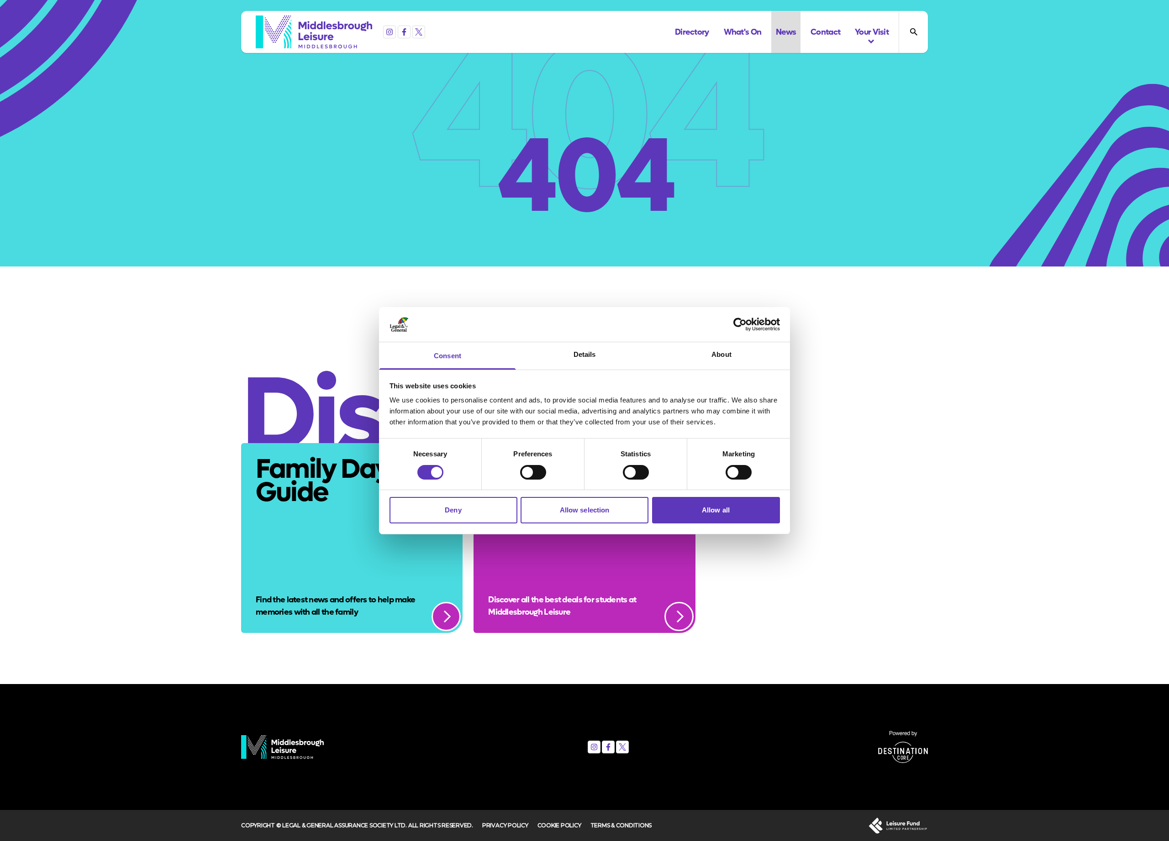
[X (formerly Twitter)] (418, 32)
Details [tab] (585, 354)
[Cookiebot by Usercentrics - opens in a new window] (740, 324)
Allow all (716, 510)
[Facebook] (404, 32)
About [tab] (721, 354)
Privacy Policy (505, 825)
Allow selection (585, 510)
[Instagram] (389, 32)
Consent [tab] (447, 356)
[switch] (533, 472)
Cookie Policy (559, 825)
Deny (453, 510)
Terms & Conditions (621, 825)
